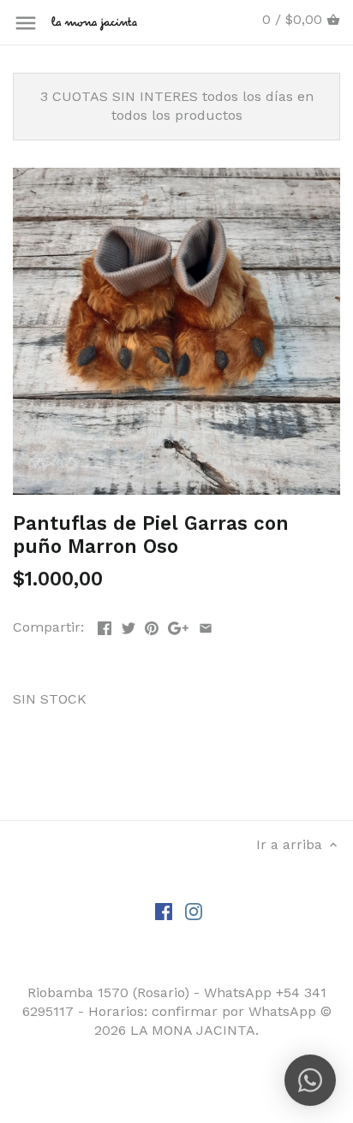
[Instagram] (193, 910)
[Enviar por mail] (205, 625)
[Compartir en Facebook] (104, 625)
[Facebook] (163, 910)
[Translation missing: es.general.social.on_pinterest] (152, 625)
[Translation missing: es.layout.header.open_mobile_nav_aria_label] (26, 23)
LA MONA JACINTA (192, 1030)
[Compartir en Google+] (178, 625)
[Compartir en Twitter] (128, 625)
